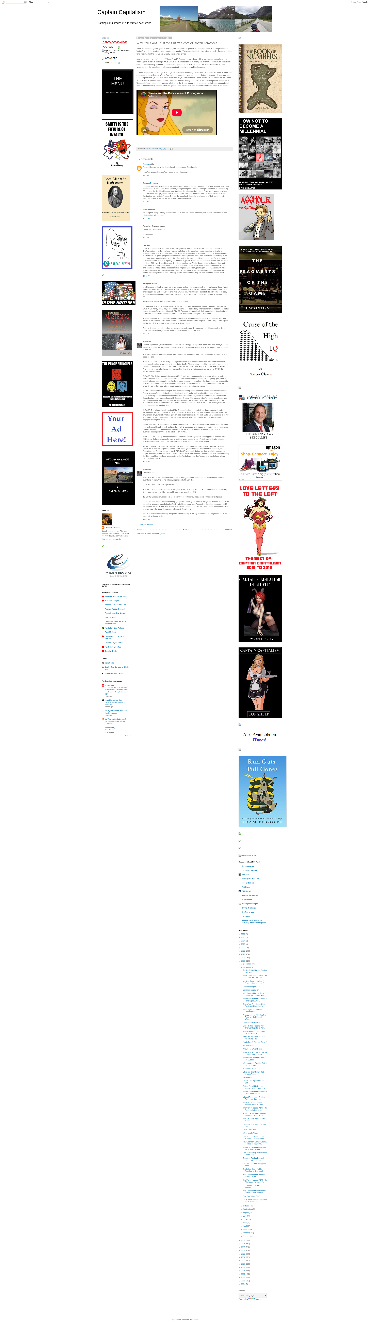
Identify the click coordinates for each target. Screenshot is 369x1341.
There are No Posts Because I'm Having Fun (254, 1038)
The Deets (246, 916)
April (245, 1226)
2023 (243, 944)
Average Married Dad (250, 879)
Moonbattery (110, 728)
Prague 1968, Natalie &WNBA (115, 721)
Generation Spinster (251, 990)
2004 (243, 1284)
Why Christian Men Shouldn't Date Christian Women (254, 1192)
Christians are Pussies (251, 1023)
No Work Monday (249, 1046)
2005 (243, 1281)
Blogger (195, 1320)
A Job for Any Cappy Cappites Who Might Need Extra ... (254, 1114)
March (245, 1229)
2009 (243, 1267)
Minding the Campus (250, 904)
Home (185, 530)
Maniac (146, 164)
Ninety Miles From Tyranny (116, 711)
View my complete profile (111, 539)
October (246, 1206)
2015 (243, 1247)
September (247, 1209)
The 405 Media (110, 632)
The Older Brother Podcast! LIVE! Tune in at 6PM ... (253, 1159)
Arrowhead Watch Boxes (252, 1049)
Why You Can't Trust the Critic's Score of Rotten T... (255, 1064)
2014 (243, 1250)
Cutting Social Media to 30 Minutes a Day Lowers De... (255, 1087)
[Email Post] (171, 148)
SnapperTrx (148, 183)
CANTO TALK (110, 617)
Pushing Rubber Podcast (115, 609)
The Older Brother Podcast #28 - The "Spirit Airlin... (255, 1000)
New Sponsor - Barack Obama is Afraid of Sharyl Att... (255, 1143)
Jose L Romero (248, 883)
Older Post (228, 530)
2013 (243, 1254)
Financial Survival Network (116, 613)
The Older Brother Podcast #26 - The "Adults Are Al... (255, 1093)
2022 (243, 948)
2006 (243, 1277)
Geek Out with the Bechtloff (116, 596)
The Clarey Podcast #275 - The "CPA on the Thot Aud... (255, 977)
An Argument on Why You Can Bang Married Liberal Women (255, 1017)
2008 (243, 1271)
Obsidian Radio (111, 651)
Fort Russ (246, 887)
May (245, 1223)
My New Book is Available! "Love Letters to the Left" (253, 982)
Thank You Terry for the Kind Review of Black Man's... (254, 1005)
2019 (243, 958)
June (245, 1219)
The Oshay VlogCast (113, 647)
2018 (243, 961)
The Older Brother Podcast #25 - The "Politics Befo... (255, 1148)
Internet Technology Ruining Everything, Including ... (254, 1098)
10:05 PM (146, 276)
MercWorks (109, 663)
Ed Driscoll (246, 891)
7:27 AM (146, 202)
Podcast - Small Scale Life (115, 605)
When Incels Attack (250, 1133)
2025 (243, 937)
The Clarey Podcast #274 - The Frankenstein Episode (255, 1053)
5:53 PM (146, 334)
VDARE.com (247, 900)
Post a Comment (146, 525)
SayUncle (246, 875)
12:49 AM (146, 462)
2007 (243, 1274)
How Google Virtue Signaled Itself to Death (254, 1176)
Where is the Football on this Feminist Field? (254, 1032)
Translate (257, 1299)
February (247, 1233)
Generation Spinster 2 (251, 987)
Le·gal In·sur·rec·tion (113, 700)
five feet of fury (248, 912)
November (247, 967)
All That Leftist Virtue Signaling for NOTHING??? (255, 1201)
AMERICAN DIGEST (250, 895)
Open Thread (109, 730)
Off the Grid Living (249, 908)
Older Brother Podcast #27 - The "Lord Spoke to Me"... (254, 1027)
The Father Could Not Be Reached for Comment (253, 1170)
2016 (243, 1244)
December (247, 964)
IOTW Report (110, 685)
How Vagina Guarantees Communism (252, 1011)
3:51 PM (146, 238)
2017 (243, 1240)
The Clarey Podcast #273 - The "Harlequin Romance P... (255, 1181)
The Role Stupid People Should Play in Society (253, 1104)
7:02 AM (146, 175)
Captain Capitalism (121, 12)
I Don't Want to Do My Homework (251, 1186)
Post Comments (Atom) (156, 534)
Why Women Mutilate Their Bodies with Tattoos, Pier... (254, 994)
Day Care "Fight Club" (251, 1196)
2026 (243, 934)
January (246, 1236)
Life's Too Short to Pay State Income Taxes (254, 1073)
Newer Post (141, 530)
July (245, 1216)
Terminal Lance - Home (114, 674)
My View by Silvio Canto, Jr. (116, 719)
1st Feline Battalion (249, 870)
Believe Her (247, 1077)
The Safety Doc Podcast (114, 628)
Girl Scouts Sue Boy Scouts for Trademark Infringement (255, 1137)
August (246, 1213)
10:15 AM (146, 218)
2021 (243, 951)
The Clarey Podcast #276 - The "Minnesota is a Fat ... (255, 1109)
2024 (243, 941)
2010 (243, 1264)
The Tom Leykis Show (113, 643)
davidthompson (248, 866)
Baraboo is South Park (251, 1069)
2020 (243, 954)
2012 (243, 1257)
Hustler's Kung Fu (112, 601)
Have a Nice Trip (249, 1130)
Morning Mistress (111, 713)
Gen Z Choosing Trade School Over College (255, 1154)
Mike (145, 342)
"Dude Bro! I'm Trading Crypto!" (255, 1042)
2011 (243, 1261)
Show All (127, 735)
